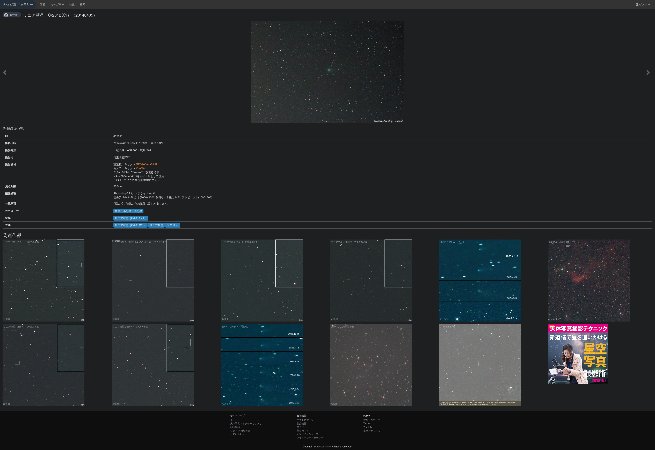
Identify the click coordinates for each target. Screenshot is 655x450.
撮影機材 (10, 164)
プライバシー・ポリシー (310, 437)
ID (6, 136)
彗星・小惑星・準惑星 (128, 211)
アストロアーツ (305, 420)
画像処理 (10, 193)
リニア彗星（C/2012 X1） (131, 218)
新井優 (13, 15)
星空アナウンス (371, 430)
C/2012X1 (173, 225)
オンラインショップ (307, 434)
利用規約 (235, 427)
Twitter (366, 423)
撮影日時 (10, 143)
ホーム (233, 420)
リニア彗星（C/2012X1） (130, 225)
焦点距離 (10, 186)
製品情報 (301, 423)
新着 (42, 4)
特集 (72, 4)
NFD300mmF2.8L (147, 164)
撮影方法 (10, 150)
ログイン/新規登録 (240, 430)
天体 (8, 225)
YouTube (368, 427)
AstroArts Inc (323, 446)
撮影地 (9, 157)
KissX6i (140, 168)
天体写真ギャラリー (18, 4)
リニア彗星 (156, 225)
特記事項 (10, 203)
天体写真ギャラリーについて (245, 423)
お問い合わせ (237, 434)
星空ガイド (303, 430)
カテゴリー (57, 4)
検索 (82, 4)
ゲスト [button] (643, 4)
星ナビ (300, 427)
